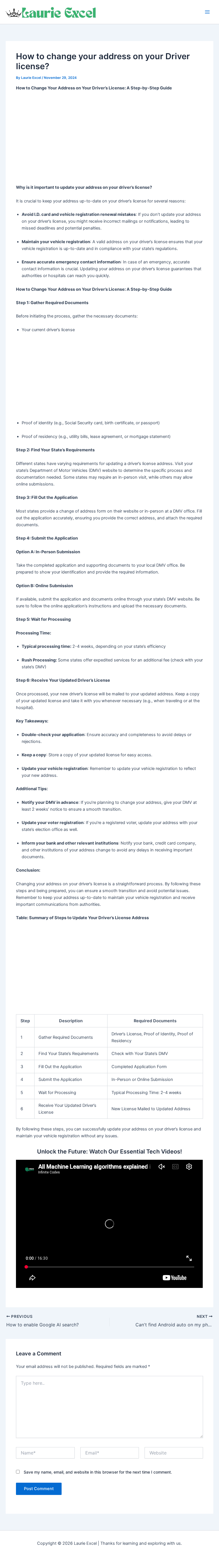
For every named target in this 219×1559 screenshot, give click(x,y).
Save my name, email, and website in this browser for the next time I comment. (98, 1472)
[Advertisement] (109, 138)
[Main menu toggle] (207, 12)
